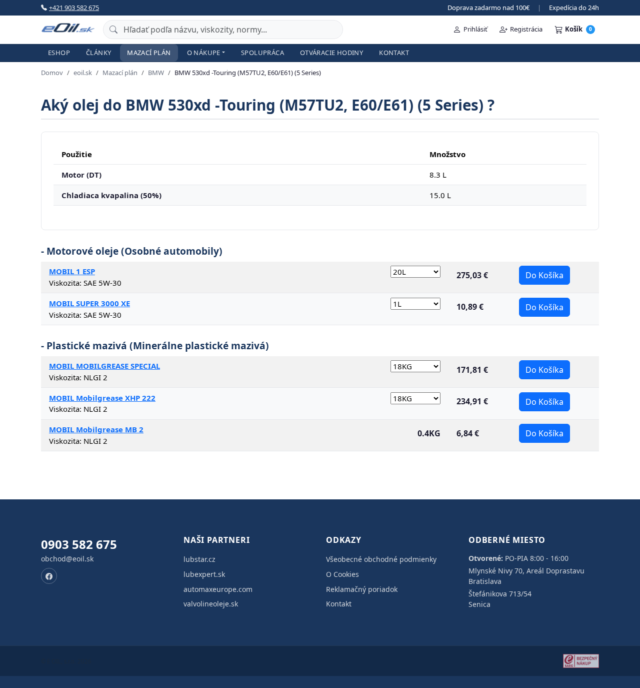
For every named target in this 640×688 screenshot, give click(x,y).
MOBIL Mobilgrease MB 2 (96, 429)
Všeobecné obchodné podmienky (381, 559)
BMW (156, 72)
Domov (52, 72)
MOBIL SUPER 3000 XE (89, 303)
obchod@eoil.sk (67, 558)
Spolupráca (262, 52)
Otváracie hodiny (331, 52)
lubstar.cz (200, 559)
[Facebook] (49, 576)
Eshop (59, 52)
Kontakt (394, 52)
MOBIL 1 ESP (72, 271)
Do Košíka (545, 275)
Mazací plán (148, 52)
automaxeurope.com (218, 589)
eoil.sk (83, 72)
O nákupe (203, 52)
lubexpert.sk (204, 574)
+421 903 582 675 (74, 7)
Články (98, 52)
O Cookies (342, 574)
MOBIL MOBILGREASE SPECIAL (104, 366)
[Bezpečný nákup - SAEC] (581, 661)
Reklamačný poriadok (362, 589)
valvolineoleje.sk (211, 603)
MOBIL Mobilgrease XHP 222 (102, 398)
